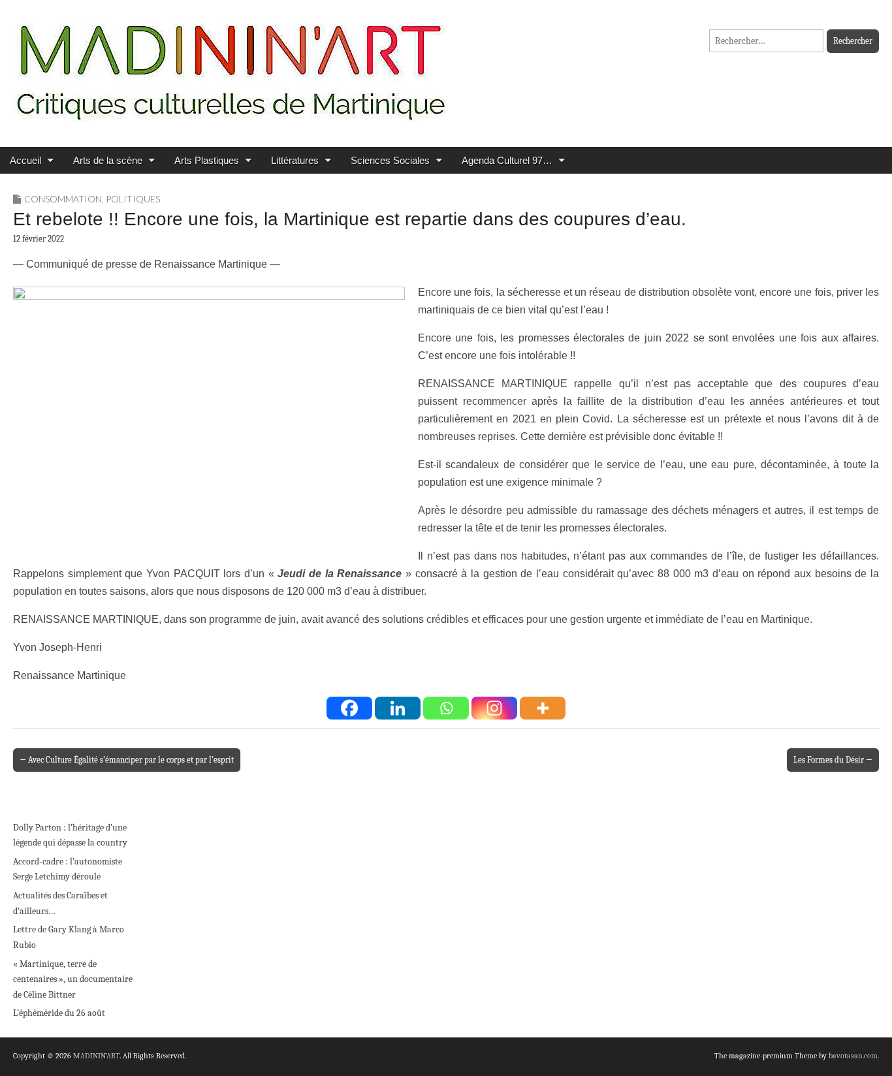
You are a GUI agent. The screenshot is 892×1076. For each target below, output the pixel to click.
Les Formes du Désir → (832, 760)
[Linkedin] (398, 708)
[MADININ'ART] (230, 63)
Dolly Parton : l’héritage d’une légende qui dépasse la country (70, 835)
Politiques (133, 198)
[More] (542, 708)
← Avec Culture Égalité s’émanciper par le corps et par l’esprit (127, 760)
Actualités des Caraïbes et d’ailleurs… (60, 903)
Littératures (295, 160)
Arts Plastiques (206, 160)
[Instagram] (494, 708)
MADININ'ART (96, 1055)
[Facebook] (349, 708)
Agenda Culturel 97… (507, 160)
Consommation (63, 198)
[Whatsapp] (446, 708)
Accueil (25, 160)
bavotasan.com (853, 1055)
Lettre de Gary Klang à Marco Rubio (68, 937)
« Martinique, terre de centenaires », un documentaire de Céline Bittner (73, 979)
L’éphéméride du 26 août (59, 1013)
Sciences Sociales (390, 160)
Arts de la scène (107, 160)
